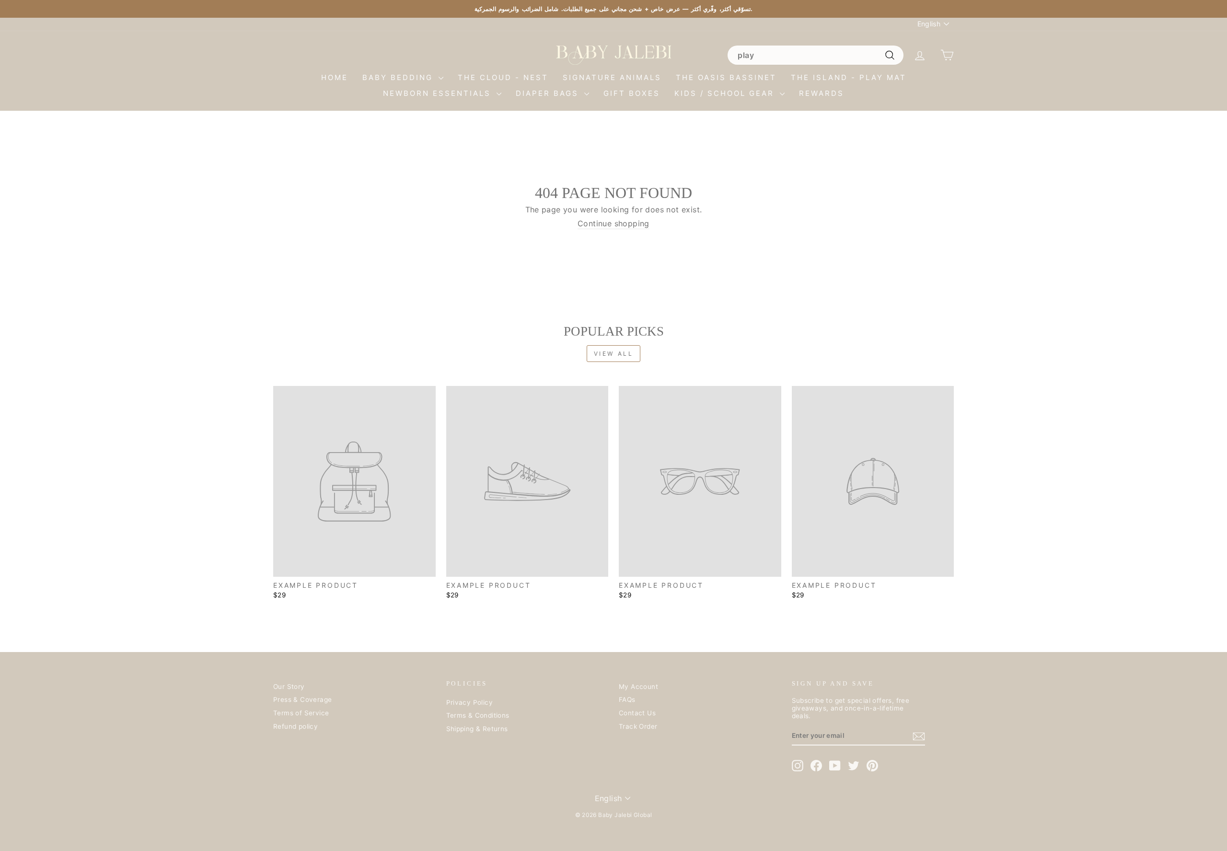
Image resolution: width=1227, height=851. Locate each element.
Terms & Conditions (477, 715)
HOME (334, 77)
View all (614, 353)
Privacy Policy (469, 702)
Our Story (289, 686)
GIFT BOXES (631, 93)
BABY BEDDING (399, 77)
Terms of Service (301, 713)
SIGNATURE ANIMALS (612, 77)
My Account (638, 686)
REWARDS (821, 93)
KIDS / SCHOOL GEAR (725, 93)
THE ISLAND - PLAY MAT (848, 77)
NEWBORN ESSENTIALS (438, 93)
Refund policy (295, 726)
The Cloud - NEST (503, 77)
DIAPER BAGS (549, 93)
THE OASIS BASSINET (726, 77)
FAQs (627, 699)
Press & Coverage (302, 699)
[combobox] (815, 55)
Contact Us (637, 713)
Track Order (638, 726)
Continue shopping (613, 223)
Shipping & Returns (477, 729)
